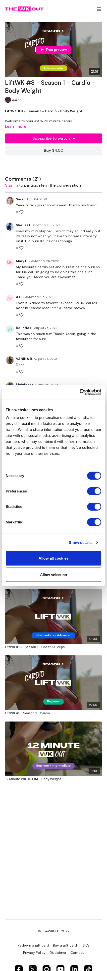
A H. (19, 297)
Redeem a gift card (33, 945)
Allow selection (53, 574)
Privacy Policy (34, 952)
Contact (77, 952)
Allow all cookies (53, 558)
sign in (11, 185)
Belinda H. (24, 328)
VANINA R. (24, 359)
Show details (80, 542)
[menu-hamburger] (99, 9)
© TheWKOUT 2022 (53, 931)
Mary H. (22, 261)
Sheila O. (23, 225)
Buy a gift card (65, 945)
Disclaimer (58, 952)
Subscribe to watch (51, 138)
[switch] (94, 491)
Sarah (21, 199)
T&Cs (85, 945)
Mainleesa (25, 384)
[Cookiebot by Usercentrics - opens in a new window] (79, 392)
